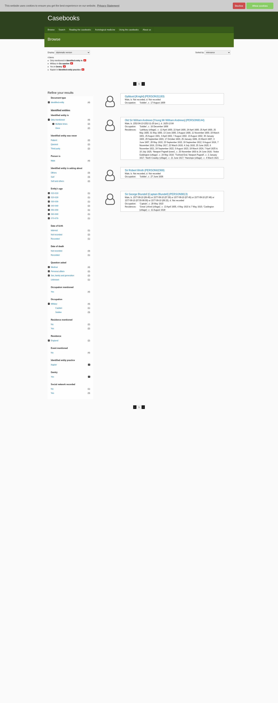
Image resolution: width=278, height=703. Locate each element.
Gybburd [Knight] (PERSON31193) (144, 96)
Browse (51, 30)
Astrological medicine (105, 30)
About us (147, 30)
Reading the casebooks (80, 30)
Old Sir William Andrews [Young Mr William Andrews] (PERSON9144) (164, 120)
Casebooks (64, 18)
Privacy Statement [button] (108, 5)
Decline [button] (239, 6)
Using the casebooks (129, 30)
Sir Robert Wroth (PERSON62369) (144, 170)
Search (62, 30)
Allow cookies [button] (260, 6)
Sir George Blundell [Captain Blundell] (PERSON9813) (156, 194)
